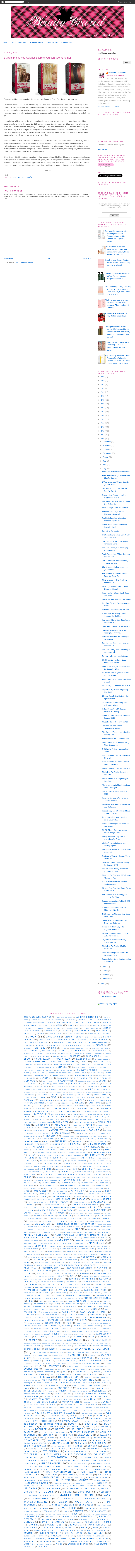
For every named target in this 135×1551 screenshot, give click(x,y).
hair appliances (61, 1469)
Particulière (30, 1293)
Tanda (97, 1372)
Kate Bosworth (81, 1188)
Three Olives (101, 1383)
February (106, 975)
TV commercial (81, 1372)
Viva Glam (106, 1402)
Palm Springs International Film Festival (79, 1287)
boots (89, 1427)
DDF (82, 1089)
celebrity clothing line (52, 1432)
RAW (106, 1309)
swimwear (56, 1536)
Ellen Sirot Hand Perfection (94, 1111)
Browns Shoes (59, 1056)
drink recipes (57, 1446)
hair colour (18, 177)
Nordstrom (83, 1273)
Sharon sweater (51, 1346)
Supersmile (96, 1369)
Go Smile (31, 1139)
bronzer (41, 1429)
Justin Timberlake (47, 1185)
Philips (70, 1295)
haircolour (103, 1475)
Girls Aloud (81, 1133)
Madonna (68, 1232)
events (75, 1448)
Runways (107, 1328)
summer (28, 1533)
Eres (106, 1114)
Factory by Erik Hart (82, 1119)
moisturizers (35, 1501)
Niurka (58, 1273)
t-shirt (69, 1536)
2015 (103, 419)
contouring (79, 1440)
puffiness (46, 1519)
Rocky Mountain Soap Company (41, 1326)
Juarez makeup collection (47, 1180)
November (107, 445)
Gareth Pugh (79, 1130)
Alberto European (35, 1022)
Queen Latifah (66, 1309)
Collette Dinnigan (86, 1081)
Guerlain (60, 1141)
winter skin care (78, 1544)
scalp (70, 1519)
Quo (95, 1309)
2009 (103, 984)
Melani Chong (56, 1246)
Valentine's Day (52, 1396)
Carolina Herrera (62, 1064)
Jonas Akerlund (58, 1177)
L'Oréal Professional (54, 1205)
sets (44, 1522)
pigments (78, 1511)
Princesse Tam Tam (42, 1304)
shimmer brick (92, 1522)
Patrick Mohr (60, 1293)
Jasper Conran (101, 1166)
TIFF (65, 1372)
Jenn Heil (87, 1169)
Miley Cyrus (38, 1251)
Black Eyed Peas (100, 1048)
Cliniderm (102, 1078)
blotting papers (53, 1424)
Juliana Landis (31, 1183)
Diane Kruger (30, 1097)
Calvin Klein (63, 1059)
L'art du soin (39, 1207)
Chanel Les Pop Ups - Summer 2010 (116, 768)
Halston (53, 1147)
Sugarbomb (102, 1366)
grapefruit (30, 1469)
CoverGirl (93, 1084)
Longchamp (32, 1227)
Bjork (63, 1048)
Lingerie (106, 1218)
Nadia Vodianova (43, 1262)
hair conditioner (58, 1472)
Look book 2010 (48, 1227)
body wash (71, 1426)
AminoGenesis (72, 1028)
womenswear (101, 1544)
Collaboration (66, 1081)
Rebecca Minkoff (77, 1315)
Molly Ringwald (63, 1254)
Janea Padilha (40, 1166)
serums (29, 1522)
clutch (41, 1438)
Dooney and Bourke (66, 1100)
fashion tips (47, 1460)
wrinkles (29, 1547)
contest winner (56, 1440)
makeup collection (76, 1495)
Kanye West (85, 1185)
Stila (38, 1366)
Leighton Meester (85, 1216)
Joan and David (65, 1174)
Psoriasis (53, 1306)
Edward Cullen (69, 1106)
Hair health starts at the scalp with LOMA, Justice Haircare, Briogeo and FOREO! (118, 276)
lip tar (104, 1488)
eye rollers (99, 1451)
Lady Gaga (67, 1210)
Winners (76, 1410)
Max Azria (66, 1243)
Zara (63, 1416)
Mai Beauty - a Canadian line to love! (116, 686)
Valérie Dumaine (73, 1396)
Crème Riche (75, 1086)
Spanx (26, 1361)
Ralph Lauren (87, 1312)
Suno (75, 1369)
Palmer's (106, 1287)
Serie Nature (48, 1343)
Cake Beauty (43, 1059)
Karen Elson (102, 1185)
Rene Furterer (98, 1318)
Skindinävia (43, 1355)
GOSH (54, 1130)
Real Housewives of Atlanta (51, 1315)
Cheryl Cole (80, 1073)
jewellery (30, 1486)
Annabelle (82, 1031)
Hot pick (43, 1158)
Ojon (50, 1279)
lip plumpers (52, 1489)
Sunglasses (49, 1369)
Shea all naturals (99, 1346)
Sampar (67, 1334)
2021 (103, 396)
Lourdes (107, 1227)
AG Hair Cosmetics (87, 1017)
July (105, 461)
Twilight (45, 1394)
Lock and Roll (104, 1224)
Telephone (32, 1377)
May (105, 469)
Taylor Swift (76, 1374)
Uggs (69, 1394)
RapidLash (29, 1315)
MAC (77, 1229)
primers (86, 1516)
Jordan (27, 1180)
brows (59, 1429)
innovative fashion (84, 1483)
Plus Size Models (55, 1301)
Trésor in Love (79, 1391)
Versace (78, 1399)
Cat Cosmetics (82, 1064)
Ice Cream (103, 1158)
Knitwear (95, 1199)
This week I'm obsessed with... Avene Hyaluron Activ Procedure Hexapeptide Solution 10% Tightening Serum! (116, 236)
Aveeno (107, 1034)
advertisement (47, 1418)
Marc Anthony (98, 1235)
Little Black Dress (67, 1224)
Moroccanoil (88, 1257)
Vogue (53, 1405)
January (106, 978)
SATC (59, 1331)
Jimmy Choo (30, 1174)
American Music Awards (49, 1028)
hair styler (68, 1475)
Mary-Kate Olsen (85, 1240)
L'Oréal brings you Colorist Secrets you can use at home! (37, 57)
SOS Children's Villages (97, 1331)
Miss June (71, 1251)
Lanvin (27, 1213)
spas (95, 1528)
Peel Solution (92, 1293)
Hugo (55, 1158)
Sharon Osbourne (32, 1346)
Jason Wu (87, 1166)
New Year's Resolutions (80, 1268)
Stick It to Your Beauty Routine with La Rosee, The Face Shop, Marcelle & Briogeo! (118, 262)
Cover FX (76, 1084)
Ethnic (74, 1116)
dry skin (92, 1446)
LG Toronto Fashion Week (62, 1207)
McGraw (27, 1246)
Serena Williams (31, 1343)
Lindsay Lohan (90, 1218)
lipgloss (46, 1491)
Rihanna (69, 1320)
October (106, 449)
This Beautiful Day (108, 997)
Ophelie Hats (73, 1282)
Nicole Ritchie (93, 1271)
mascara (40, 1498)
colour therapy (81, 1438)
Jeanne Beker (44, 1169)
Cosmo (46, 1084)
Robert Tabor (34, 1323)
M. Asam (60, 1229)
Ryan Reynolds (33, 1331)
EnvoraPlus (79, 1114)
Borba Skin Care (100, 1051)
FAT (66, 1119)
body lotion (48, 1426)
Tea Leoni (106, 1374)
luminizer (33, 1495)
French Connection (90, 1128)
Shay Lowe (67, 1346)
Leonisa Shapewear (36, 1218)
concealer (31, 1440)
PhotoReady (51, 1298)
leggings (103, 1486)
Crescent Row (59, 1086)
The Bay (45, 1377)
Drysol (53, 1103)
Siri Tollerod (101, 1352)
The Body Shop (68, 1377)
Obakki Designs (89, 1276)
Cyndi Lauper (51, 1089)
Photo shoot (34, 1298)
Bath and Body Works (36, 1042)
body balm (91, 1424)
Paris (76, 1290)
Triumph (63, 1391)
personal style (50, 1511)
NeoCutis (104, 1265)
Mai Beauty (103, 1232)
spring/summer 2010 (43, 1530)
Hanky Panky (73, 1147)
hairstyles (30, 1477)
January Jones (73, 1166)
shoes (107, 1522)
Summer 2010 (31, 1369)
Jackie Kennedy (85, 1163)
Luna (52, 1229)
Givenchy (49, 1136)
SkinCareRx (29, 1355)
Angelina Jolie (51, 1031)
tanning (28, 1538)
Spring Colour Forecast (92, 1361)
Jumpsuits (103, 1183)
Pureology (87, 1306)
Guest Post (79, 1141)
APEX (26, 1020)
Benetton (28, 1045)
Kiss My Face (63, 1199)
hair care (100, 1469)
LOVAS (83, 1207)
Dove (81, 1100)
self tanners (98, 1519)
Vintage (86, 1402)
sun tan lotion (74, 1533)
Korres (107, 1199)
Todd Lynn (51, 1385)
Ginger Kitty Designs (37, 1133)
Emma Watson (40, 1114)
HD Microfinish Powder (36, 1144)
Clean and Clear (83, 1078)
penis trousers (31, 1511)
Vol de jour (67, 1405)
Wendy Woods (66, 1407)
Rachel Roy (68, 1312)
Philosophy (85, 1295)
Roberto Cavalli (53, 1323)
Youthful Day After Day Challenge (55, 1413)
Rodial (78, 1326)
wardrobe (102, 1541)
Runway (94, 1328)
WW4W (94, 1405)
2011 (103, 435)
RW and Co (30, 1312)
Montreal (106, 1254)
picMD (66, 1511)
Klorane (80, 1199)
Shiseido (50, 1349)
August (106, 457)
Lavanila (38, 1216)
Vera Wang (62, 1399)
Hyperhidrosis (69, 1158)
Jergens (65, 1172)
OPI (72, 1276)
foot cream (100, 1460)
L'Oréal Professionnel (86, 1205)
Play (41, 1301)
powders (33, 1516)
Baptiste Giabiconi (64, 1040)
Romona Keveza (41, 1328)
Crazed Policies (67, 43)
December (107, 442)
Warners (41, 1407)
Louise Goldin (93, 1227)
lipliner (67, 1492)
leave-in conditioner (81, 1486)
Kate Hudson (97, 1188)
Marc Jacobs (31, 1238)
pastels (90, 1508)
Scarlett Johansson (58, 1337)
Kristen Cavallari (37, 1202)
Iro (66, 1161)
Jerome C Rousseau (84, 1172)
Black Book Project (79, 1048)
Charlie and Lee (45, 1070)
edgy (30, 1449)
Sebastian (105, 1337)
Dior (54, 1097)
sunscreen (96, 1533)
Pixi (31, 1301)
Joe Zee (98, 1174)
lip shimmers (73, 1488)
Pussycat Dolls (31, 1309)
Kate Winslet (41, 1191)
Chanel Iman (79, 1067)
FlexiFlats (32, 1128)
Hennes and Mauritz (78, 1152)
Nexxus (61, 1271)
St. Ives (35, 1363)
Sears (91, 1337)
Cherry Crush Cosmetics (60, 1073)
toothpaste (45, 1541)
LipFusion (33, 1221)
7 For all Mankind (64, 1017)
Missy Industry (104, 1251)
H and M (102, 1141)
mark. (107, 1495)
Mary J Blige (47, 1240)
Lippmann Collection (53, 1221)
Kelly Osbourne (57, 1194)
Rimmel (83, 1320)
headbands (45, 1480)
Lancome (100, 1210)
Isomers (27, 1163)
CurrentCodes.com (32, 1089)
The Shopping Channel (78, 1380)
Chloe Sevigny (96, 1073)
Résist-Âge (49, 1331)
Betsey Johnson (70, 1045)
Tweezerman (99, 1391)
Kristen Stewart (59, 1202)
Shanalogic (82, 1343)
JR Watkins (68, 1163)
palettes (68, 1507)
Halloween (38, 1147)
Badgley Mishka (92, 1037)
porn (85, 1514)
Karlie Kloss (50, 1188)
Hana (62, 1147)
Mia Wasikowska (100, 1246)
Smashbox (74, 1355)
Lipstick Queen (77, 1221)
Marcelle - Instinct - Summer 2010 (115, 722)
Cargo (83, 1062)
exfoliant (94, 1448)
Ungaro (78, 1394)
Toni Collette (78, 1385)
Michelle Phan (49, 1249)
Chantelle (93, 1067)
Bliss (61, 1051)
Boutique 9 (66, 1053)
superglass (29, 1536)
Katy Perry (77, 1191)
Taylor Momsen (58, 1374)
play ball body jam (33, 1514)
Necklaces (89, 1265)
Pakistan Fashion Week (45, 1287)
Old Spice (29, 1282)
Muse (54, 1260)
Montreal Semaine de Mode (65, 1257)
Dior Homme (68, 1097)
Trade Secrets (32, 1391)
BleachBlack (48, 1051)
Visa (96, 1402)
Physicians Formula (97, 1298)
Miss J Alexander (56, 1251)
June (105, 465)
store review (66, 1530)
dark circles (99, 1443)
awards (95, 1418)
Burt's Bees (92, 1056)
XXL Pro (99, 1410)
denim (27, 1446)
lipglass (29, 1492)
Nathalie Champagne (46, 1265)
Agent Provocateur (100, 1020)
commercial (99, 1438)
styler (80, 1530)
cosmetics (29, 1443)
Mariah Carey (71, 1237)
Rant (103, 1312)
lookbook (106, 1492)
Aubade (41, 1033)
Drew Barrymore (36, 1103)
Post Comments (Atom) (24, 262)
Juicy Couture (72, 1180)
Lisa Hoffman (96, 1221)
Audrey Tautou (55, 1033)
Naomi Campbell (92, 1262)
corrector (99, 1440)
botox (27, 1429)
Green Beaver (31, 1141)
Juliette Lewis (88, 1183)
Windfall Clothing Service (56, 1410)
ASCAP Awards (38, 1020)
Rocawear (81, 1323)
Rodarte (66, 1326)
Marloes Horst (31, 1240)
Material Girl (30, 1243)
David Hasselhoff (94, 1092)
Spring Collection (65, 1361)
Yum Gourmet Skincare (91, 1413)
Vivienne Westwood (37, 1405)
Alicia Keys (47, 1025)
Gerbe (108, 1130)
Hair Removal (74, 1144)
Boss (40, 1053)
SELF (66, 1331)
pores (74, 1514)
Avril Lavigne (53, 1037)
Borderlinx (29, 1053)
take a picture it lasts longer (92, 1536)
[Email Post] (6, 175)
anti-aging (77, 1418)
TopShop (48, 1388)
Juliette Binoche (69, 1183)
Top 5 (37, 1388)
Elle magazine (68, 1111)
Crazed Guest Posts (18, 43)
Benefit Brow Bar (98, 1042)
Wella (52, 1407)
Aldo (50, 1022)
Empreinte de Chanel (60, 1114)
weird (59, 1544)
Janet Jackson (56, 1166)
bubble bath (99, 1429)
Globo (108, 1136)
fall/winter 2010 (88, 1457)
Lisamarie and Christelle (120, 72)
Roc (69, 1323)
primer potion (69, 1516)
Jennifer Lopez (34, 1172)
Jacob (99, 1163)
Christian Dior (40, 1075)
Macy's (37, 1232)
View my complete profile (109, 106)
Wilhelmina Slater (32, 1410)
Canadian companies (62, 1062)
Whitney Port (102, 1407)
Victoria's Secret (47, 1402)
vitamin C (86, 1541)
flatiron (84, 1460)
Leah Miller (65, 1216)
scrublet (83, 1519)
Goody (62, 1139)
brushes (77, 1429)
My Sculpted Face (68, 1260)
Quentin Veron (82, 1309)
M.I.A (70, 1229)
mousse (63, 1502)
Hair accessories (97, 1144)
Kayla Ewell (95, 1191)
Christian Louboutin (61, 1075)
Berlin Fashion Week (47, 1045)
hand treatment (98, 1477)
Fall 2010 (101, 1119)
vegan (74, 1541)
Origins (33, 1284)
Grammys (103, 1139)
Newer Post (8, 258)
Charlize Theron (64, 1070)
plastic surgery (98, 1511)
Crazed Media (52, 43)
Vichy (91, 1399)
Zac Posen (51, 1416)
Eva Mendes (98, 1116)
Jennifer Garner (103, 1169)
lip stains (89, 1489)
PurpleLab (103, 1306)
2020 (103, 400)
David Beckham (75, 1092)
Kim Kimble (77, 1196)
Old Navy (103, 1279)
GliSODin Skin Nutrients (91, 1136)
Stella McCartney (91, 1363)
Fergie (89, 1125)
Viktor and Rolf (70, 1402)
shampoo (58, 1522)
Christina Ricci (104, 1075)
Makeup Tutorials (64, 1235)
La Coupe (107, 1207)
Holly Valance (75, 1155)
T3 (58, 1372)
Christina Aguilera (84, 1075)
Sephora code (99, 1340)
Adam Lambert (54, 1020)
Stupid (88, 1366)
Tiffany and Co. (32, 1385)
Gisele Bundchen (100, 1133)
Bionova (27, 1048)
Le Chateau (50, 1216)
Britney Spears (41, 1056)
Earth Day (94, 1103)
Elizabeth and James (46, 1111)
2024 (103, 385)
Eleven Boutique (96, 1106)
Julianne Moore (49, 1183)
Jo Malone (46, 1174)
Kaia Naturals (67, 1185)
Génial (91, 1141)
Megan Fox (40, 1246)
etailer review (57, 1449)
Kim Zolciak (90, 1196)
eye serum (30, 1454)
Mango (82, 1235)
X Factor (88, 1410)
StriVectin (55, 1366)
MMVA (96, 1229)
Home (5, 43)
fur (68, 1466)
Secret (33, 1340)
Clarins (45, 1078)
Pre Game (94, 1301)
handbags (29, 1480)
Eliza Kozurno (39, 1108)
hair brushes (83, 1469)
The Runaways (30, 1380)
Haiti (26, 1147)
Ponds (69, 1301)
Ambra (96, 1025)
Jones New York (100, 1177)
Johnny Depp (42, 1177)
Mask (101, 1240)
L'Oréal (30, 177)
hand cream (50, 1477)
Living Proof (87, 1224)
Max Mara (80, 1243)
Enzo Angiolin (94, 1114)
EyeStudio (55, 1119)
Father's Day (61, 1125)
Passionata (44, 1293)
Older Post (87, 258)
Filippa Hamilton (103, 1125)
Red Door (37, 1317)
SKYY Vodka (77, 1331)
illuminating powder (36, 1483)
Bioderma (101, 1045)
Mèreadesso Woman (99, 1260)
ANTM (106, 1017)
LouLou (62, 1227)
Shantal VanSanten (99, 1343)
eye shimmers (52, 1454)
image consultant (62, 1483)
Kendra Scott (76, 1194)
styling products (96, 1530)
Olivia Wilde (43, 1282)
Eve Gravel (40, 1119)
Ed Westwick (53, 1106)
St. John (46, 1363)
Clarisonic (62, 1078)
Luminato (41, 1229)
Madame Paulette (52, 1232)
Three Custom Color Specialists (72, 1383)
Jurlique (28, 1185)
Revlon (53, 1320)
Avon (32, 1036)
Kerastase (94, 1194)
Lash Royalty (57, 1213)
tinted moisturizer (83, 1539)
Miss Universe (86, 1251)
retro (60, 1519)
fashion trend (66, 1460)
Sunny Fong (63, 1369)
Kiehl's (42, 1197)
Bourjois (51, 1053)
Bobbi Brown (78, 1051)
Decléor (42, 1095)
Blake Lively (30, 1051)
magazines (48, 1495)
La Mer (30, 1210)
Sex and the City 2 (65, 1343)
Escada (28, 1116)
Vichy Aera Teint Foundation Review (116, 472)
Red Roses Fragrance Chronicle (60, 1317)
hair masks (89, 1472)
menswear (69, 1499)
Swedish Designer (45, 1372)
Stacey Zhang (60, 1363)
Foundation (64, 1127)
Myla (83, 1260)
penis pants (103, 1508)
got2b (102, 1467)
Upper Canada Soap (96, 1394)
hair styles (85, 1475)
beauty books (70, 1421)
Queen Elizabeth (49, 1309)
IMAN (82, 1158)
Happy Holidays (91, 1147)
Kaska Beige (65, 1188)
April (105, 967)
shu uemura (75, 1525)
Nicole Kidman (76, 1271)
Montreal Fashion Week (39, 1257)
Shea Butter (81, 1346)
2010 (103, 439)
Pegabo (107, 1293)
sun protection (49, 1533)
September (107, 453)
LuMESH (30, 1229)
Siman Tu (70, 1352)
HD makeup (57, 1144)
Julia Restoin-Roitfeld (97, 1180)
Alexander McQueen (67, 1022)
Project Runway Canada (95, 1304)
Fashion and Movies (84, 1122)
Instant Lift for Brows (50, 1161)
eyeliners (31, 1457)
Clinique (29, 1081)
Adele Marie (70, 1020)
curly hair (81, 1443)
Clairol (31, 1078)
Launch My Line (76, 1213)
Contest (29, 1083)
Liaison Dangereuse (57, 1218)
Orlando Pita (49, 1284)
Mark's (104, 1237)
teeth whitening (57, 1539)
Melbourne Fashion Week (78, 1246)
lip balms (30, 1488)
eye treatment (77, 1454)
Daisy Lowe (102, 1089)
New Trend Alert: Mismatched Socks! (116, 599)
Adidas (82, 1020)
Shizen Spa (65, 1349)
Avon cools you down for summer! (115, 508)
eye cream (50, 1451)
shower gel (53, 1525)
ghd (76, 1466)
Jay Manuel (29, 1169)
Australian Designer (75, 1033)
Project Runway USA (35, 1306)
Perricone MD (34, 1295)
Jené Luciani (51, 1172)
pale (56, 1508)
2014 (103, 423)
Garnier (94, 1130)
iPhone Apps (100, 1480)
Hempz (62, 1152)
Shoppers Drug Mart (92, 1348)
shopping (34, 1525)
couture (43, 1443)
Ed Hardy (39, 1106)
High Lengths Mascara (52, 1155)
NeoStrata (30, 1268)
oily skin (69, 1505)
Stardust (74, 1363)
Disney (92, 1097)
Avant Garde (93, 1033)
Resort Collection (34, 1320)
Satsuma (39, 1337)
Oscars (99, 1284)
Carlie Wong (43, 1064)
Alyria (71, 1025)
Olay (60, 1279)
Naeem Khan (74, 1262)
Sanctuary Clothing (83, 1334)
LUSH (93, 1207)
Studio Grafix (74, 1366)
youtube (43, 1547)
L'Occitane (98, 1202)
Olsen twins (57, 1282)
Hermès (32, 1155)
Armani (28, 1034)
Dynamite (79, 1103)
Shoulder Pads (40, 1352)
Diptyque (81, 1097)
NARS (26, 1262)
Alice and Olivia (90, 1022)
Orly (62, 1284)
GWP (66, 1130)
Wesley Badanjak (84, 1407)
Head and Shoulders (44, 1150)
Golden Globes (47, 1139)
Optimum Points (90, 1282)
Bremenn (99, 1053)
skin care (30, 1527)
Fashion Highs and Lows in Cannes (115, 656)
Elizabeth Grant (85, 1108)
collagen (64, 1438)
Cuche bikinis (91, 1086)
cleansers (85, 1435)
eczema (107, 1446)
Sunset (84, 1369)
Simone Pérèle (85, 1352)
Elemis (82, 1106)
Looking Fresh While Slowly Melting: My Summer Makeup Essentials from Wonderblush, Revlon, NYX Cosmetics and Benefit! (117, 332)
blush (72, 1424)
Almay (59, 1025)
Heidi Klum (76, 1150)
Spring (48, 1361)
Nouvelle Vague (46, 1276)
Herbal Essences (101, 1152)
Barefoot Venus (99, 1040)
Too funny (95, 1385)
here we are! (102, 150)
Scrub (77, 1336)
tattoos (40, 1538)
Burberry (75, 1056)
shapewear (76, 1522)
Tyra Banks (59, 1394)
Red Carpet (96, 1315)
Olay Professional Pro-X (82, 1279)
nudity (45, 1505)
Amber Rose (84, 1025)
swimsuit (43, 1536)
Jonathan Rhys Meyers (79, 1177)
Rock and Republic (99, 1323)
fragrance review (101, 1464)
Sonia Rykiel (87, 1358)
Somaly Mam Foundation (65, 1358)
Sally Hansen (51, 1334)
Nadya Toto (60, 1262)
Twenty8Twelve (31, 1394)
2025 (103, 381)
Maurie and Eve (48, 1243)
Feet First (77, 1125)
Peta (48, 1295)
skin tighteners (52, 1528)
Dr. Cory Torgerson (100, 1100)
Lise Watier (42, 1224)
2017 (103, 411)
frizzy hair (53, 1467)
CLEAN (27, 1059)
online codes (86, 1505)
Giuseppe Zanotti (32, 1136)
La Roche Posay (47, 1210)
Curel (104, 1086)
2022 (103, 392)
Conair (102, 1081)
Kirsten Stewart (44, 1199)
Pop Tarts (81, 1301)
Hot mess (29, 1158)
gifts (87, 1466)
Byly (106, 1056)
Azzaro (68, 1037)
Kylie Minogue (80, 1202)
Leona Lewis (104, 1216)
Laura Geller (94, 1213)
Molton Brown (80, 1254)
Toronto (63, 1388)
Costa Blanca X (60, 1084)
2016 (103, 415)
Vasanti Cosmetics (40, 1399)
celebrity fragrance (82, 1432)
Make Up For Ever (36, 1235)
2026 (103, 377)
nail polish (85, 1501)
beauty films (91, 1421)
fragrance (50, 1463)
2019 (103, 404)
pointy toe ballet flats (56, 1514)
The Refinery (102, 1377)
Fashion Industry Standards (37, 1122)
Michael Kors (31, 1249)
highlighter (62, 1480)
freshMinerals (35, 1466)
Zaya (72, 1416)
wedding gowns (44, 1544)
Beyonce (87, 1045)
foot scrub (30, 1464)
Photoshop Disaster (70, 1298)
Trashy (51, 1391)
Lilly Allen (75, 1218)
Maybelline (96, 1243)
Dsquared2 (66, 1103)
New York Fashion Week (37, 1271)
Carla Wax (28, 1064)
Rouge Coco (67, 1328)
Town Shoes (101, 1388)
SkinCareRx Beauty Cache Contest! (116, 626)
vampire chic (61, 1541)
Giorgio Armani (61, 1133)
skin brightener (97, 1525)
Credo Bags (43, 1086)
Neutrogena (50, 1268)
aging (62, 1418)
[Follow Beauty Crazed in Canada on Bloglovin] (106, 166)
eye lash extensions (76, 1451)
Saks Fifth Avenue (32, 1334)
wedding (28, 1544)
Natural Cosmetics (69, 1265)
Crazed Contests (36, 43)
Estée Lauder (55, 1116)
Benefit (79, 1042)
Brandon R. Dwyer (83, 1053)
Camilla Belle (101, 1059)
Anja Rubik (66, 1031)
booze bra (103, 1427)
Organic (106, 1282)
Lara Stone (40, 1213)
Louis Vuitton (76, 1227)
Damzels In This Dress (34, 1092)
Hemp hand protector (45, 1152)
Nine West (43, 1273)
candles (28, 1432)
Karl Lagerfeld (32, 1188)
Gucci (47, 1141)
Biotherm (40, 1048)
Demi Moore (68, 1095)
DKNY (90, 1089)
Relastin (82, 1317)
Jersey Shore (102, 1172)
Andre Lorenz (91, 1028)
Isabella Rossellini (99, 1161)
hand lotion (75, 1478)
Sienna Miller (56, 1352)
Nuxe (61, 1276)
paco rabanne (41, 1508)
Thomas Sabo (43, 1383)
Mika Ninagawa (87, 1249)
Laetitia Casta (84, 1210)
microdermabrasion (94, 1499)
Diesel (43, 1097)
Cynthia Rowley (69, 1089)
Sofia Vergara (43, 1358)
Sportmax (37, 1361)
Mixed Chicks (34, 1254)
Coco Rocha (48, 1081)
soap (84, 1527)
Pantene (63, 1290)
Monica (94, 1254)
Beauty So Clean (62, 1042)
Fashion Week (61, 1122)
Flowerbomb (46, 1128)
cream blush (60, 1443)
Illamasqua (30, 1161)
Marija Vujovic (90, 1237)
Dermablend (83, 1095)
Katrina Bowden (59, 1191)
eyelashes (100, 1454)
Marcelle (51, 1237)
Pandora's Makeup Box (40, 1290)
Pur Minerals (68, 1306)
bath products (43, 1421)
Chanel (62, 1067)
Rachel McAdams (49, 1312)
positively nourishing (101, 1514)
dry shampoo (75, 1446)
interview (102, 1483)
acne (99, 1416)
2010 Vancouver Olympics (37, 1017)
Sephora (74, 1339)
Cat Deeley (98, 1064)
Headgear (63, 1150)
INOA (91, 1158)
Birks (54, 1048)
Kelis (41, 1194)
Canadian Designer (35, 1062)
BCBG (78, 1037)
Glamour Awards (69, 1136)
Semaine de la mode (52, 1340)
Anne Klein (102, 1031)
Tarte (41, 1375)
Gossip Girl (88, 1139)
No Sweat (69, 1273)
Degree (55, 1095)
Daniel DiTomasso (57, 1092)
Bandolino (44, 1040)
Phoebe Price (104, 1295)
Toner (62, 1385)
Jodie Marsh (84, 1174)
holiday (83, 1480)
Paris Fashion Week (95, 1290)
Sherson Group (32, 1349)
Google (74, 1139)
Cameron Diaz (83, 1059)
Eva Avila (85, 1116)
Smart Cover (58, 1355)
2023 (103, 388)
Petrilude (58, 1295)
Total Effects (84, 1388)
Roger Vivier (94, 1326)
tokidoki (103, 1538)
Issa (37, 1163)
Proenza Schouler (70, 1304)
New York (102, 1268)
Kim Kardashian (60, 1196)
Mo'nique (48, 1254)
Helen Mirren (93, 1150)
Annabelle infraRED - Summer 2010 (115, 739)
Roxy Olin (81, 1328)
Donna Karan (46, 1100)
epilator (41, 1449)
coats (51, 1438)
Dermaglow (100, 1095)
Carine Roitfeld (100, 1061)
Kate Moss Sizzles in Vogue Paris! (115, 610)
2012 (103, 431)
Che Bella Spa (39, 1073)
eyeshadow (57, 1457)
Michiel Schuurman (68, 1249)
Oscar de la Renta (79, 1284)
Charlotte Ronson (87, 1070)
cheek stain (66, 1435)
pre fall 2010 (52, 1516)
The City (89, 1377)
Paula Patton (76, 1293)
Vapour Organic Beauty (97, 1396)
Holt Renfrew (94, 1155)
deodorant (40, 1446)
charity (47, 1435)
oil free (56, 1505)
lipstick (84, 1491)
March (105, 971)
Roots (55, 1328)
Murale (39, 1259)
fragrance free (78, 1464)
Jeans (75, 1169)
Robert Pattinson (101, 1320)
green (43, 1469)
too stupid (29, 1541)
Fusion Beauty (40, 1130)
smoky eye (70, 1528)
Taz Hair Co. (92, 1374)
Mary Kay (63, 1240)
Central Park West (45, 1067)
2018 (103, 408)
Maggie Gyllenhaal (86, 1232)
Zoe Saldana (85, 1416)
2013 (103, 427)
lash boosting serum (52, 1486)
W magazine (82, 1405)
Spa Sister (103, 1358)
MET (89, 1229)
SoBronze (92, 1355)
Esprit (38, 1116)
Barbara (82, 1040)
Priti (56, 1304)
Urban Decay (31, 1396)
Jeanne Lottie (62, 1169)
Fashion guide (42, 1125)
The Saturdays (49, 1380)
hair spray (51, 1475)
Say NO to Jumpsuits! (110, 531)
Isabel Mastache (78, 1161)
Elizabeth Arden (60, 1108)
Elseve (27, 1114)
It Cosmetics (49, 1163)
